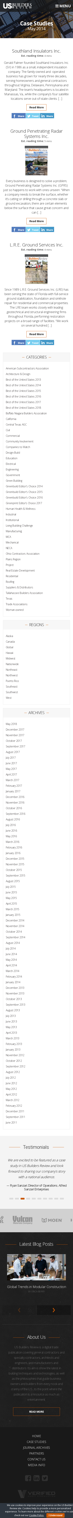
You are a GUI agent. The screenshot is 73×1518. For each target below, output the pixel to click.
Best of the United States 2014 (23, 385)
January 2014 (13, 982)
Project (10, 565)
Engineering (12, 469)
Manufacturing (14, 531)
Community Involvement (20, 441)
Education (11, 458)
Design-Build (13, 452)
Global (9, 647)
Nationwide (12, 664)
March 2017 (12, 780)
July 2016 (11, 825)
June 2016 (11, 830)
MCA (8, 537)
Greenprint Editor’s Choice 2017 (24, 503)
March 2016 (12, 842)
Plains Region (13, 559)
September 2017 (15, 746)
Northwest (12, 675)
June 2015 (11, 892)
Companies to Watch (18, 447)
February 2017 (14, 785)
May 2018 (11, 724)
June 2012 (11, 1083)
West (9, 697)
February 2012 (14, 1105)
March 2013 (12, 1038)
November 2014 (15, 926)
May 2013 (11, 1027)
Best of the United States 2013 (23, 379)
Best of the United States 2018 (23, 407)
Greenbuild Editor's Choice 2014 (24, 486)
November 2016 (15, 802)
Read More (36, 107)
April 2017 (11, 774)
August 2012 (13, 1072)
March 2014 (12, 971)
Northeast (11, 669)
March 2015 (12, 909)
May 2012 (11, 1089)
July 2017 (11, 757)
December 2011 (15, 1111)
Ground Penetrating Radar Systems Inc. (36, 133)
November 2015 (15, 864)
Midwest (11, 658)
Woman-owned (15, 610)
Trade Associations (17, 604)
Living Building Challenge (19, 525)
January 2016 (13, 853)
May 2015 (11, 898)
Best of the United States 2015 (23, 391)
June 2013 (11, 1021)
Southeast (12, 686)
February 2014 (14, 976)
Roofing (10, 581)
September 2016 (15, 814)
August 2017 (13, 752)
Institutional (12, 520)
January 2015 (13, 915)
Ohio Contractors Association (22, 553)
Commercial (13, 436)
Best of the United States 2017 (23, 402)
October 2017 (14, 741)
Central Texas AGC (16, 424)
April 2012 (11, 1094)
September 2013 (15, 1004)
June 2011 (11, 1122)
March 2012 (12, 1100)
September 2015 (15, 875)
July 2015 (11, 886)
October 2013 (14, 999)
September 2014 (15, 937)
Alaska (9, 636)
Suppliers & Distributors (19, 587)
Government (13, 475)
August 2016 (13, 819)
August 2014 (13, 943)
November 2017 (15, 735)
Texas (9, 598)
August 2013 (13, 1010)
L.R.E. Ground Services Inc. (36, 245)
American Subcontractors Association (27, 368)
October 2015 (14, 870)
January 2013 (13, 1049)
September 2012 (15, 1066)
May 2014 (11, 959)
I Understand (55, 1515)
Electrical (11, 464)
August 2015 (13, 881)
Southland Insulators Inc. (36, 51)
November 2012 (15, 1055)
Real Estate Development (20, 570)
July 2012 (11, 1077)
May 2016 (11, 836)
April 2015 (11, 903)
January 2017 (13, 791)
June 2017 (11, 763)
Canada (10, 641)
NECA (9, 548)
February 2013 (14, 1044)
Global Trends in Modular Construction (36, 1399)
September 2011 (15, 1117)
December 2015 (15, 858)
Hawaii (9, 653)
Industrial (11, 514)
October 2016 (14, 808)
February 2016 (14, 847)
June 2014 (11, 954)
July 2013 (11, 1016)
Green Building (14, 480)
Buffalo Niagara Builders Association (26, 413)
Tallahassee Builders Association (24, 593)
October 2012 (14, 1061)
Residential (12, 576)
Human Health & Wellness (21, 508)
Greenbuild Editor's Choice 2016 (24, 497)
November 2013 (15, 993)
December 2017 (15, 729)
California (11, 419)
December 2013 (15, 988)
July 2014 (11, 948)
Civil (8, 430)
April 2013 (11, 1032)
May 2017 (11, 769)
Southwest (12, 692)
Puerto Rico (12, 681)
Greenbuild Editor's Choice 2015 (24, 492)
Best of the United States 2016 (23, 396)
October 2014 (14, 931)
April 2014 (11, 965)
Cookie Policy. (36, 1515)
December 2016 (15, 797)
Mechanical (12, 542)
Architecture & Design (18, 374)
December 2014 (15, 920)
